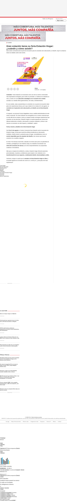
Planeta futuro (51, 427)
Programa (50, 18)
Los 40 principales (23, 425)
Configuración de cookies (34, 421)
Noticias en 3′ (3, 448)
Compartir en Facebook (5, 492)
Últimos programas (11, 448)
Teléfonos (54, 421)
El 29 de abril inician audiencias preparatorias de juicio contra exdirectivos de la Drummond (9, 329)
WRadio (33, 20)
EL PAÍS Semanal (45, 427)
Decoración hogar (4, 166)
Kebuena (56, 427)
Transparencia (42, 421)
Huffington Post (20, 427)
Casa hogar (2, 165)
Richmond (17, 429)
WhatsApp (17, 89)
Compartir (17, 469)
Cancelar (7, 488)
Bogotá (1, 170)
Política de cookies (26, 421)
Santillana (30, 425)
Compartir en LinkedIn (5, 495)
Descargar (2, 499)
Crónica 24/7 (3, 464)
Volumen (2, 444)
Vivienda (2, 175)
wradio (31, 427)
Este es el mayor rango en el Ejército (8, 313)
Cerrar (1, 476)
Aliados (36, 88)
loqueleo (47, 429)
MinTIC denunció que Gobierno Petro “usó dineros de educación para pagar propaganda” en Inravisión (9, 377)
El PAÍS (18, 425)
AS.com (48, 425)
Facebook (8, 89)
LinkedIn (14, 89)
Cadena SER (43, 425)
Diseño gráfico (3, 167)
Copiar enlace (3, 497)
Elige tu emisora (60, 20)
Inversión (2, 173)
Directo (18, 448)
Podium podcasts (30, 429)
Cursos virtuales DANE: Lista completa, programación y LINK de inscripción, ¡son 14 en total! (9, 383)
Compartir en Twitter (5, 493)
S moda (41, 429)
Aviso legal (7, 421)
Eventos (2, 169)
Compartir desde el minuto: (7, 500)
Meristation (54, 429)
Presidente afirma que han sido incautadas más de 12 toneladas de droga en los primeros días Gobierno (9, 359)
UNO (27, 427)
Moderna (24, 429)
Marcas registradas (4, 176)
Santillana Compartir (37, 425)
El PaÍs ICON (36, 429)
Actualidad (9, 42)
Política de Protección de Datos (16, 421)
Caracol (57, 425)
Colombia (2, 171)
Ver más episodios (4, 469)
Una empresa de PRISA (7, 426)
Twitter (11, 89)
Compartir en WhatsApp (6, 496)
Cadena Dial (41, 427)
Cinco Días (36, 427)
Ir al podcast (12, 469)
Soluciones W (49, 421)
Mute (1, 443)
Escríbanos (59, 421)
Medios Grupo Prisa (7, 429)
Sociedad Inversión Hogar (6, 172)
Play (1, 445)
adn (52, 425)
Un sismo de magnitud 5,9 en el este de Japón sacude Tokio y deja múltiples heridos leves (9, 365)
